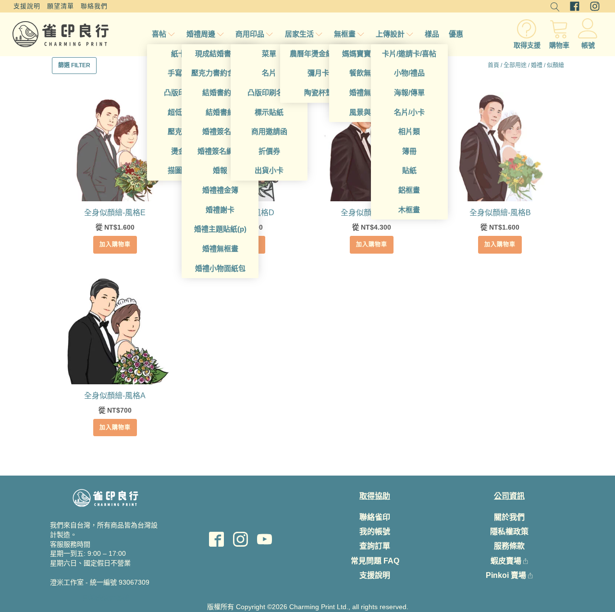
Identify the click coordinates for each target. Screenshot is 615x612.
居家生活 (299, 34)
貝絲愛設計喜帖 (105, 597)
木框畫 (409, 210)
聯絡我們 (94, 6)
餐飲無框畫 (367, 73)
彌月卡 (318, 73)
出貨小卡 (269, 170)
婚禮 (536, 65)
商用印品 (249, 34)
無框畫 (345, 34)
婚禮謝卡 (220, 210)
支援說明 (26, 6)
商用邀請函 (269, 131)
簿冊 (409, 151)
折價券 (269, 151)
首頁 (493, 65)
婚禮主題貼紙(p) (220, 229)
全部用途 (515, 65)
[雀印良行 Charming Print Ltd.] (60, 34)
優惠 (456, 34)
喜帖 (159, 34)
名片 (269, 73)
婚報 (220, 170)
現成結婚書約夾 (220, 53)
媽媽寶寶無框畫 (367, 53)
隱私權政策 (509, 531)
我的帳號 (374, 531)
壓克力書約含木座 (220, 73)
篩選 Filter (74, 65)
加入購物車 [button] (115, 244)
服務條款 (509, 546)
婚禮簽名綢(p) (220, 151)
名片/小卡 (409, 112)
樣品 (432, 34)
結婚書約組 (220, 92)
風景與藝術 (367, 112)
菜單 (269, 53)
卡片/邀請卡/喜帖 (409, 53)
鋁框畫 (409, 190)
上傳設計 (390, 34)
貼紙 (409, 170)
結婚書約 (220, 112)
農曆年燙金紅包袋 (318, 53)
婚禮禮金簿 (220, 190)
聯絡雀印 (374, 517)
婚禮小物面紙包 (220, 268)
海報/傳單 (409, 92)
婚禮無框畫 (220, 249)
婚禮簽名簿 (220, 131)
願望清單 (60, 6)
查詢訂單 (374, 546)
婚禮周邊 (200, 34)
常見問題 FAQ (375, 561)
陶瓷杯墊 (318, 92)
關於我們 (509, 517)
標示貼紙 (269, 112)
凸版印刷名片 (269, 92)
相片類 (409, 131)
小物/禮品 (409, 73)
